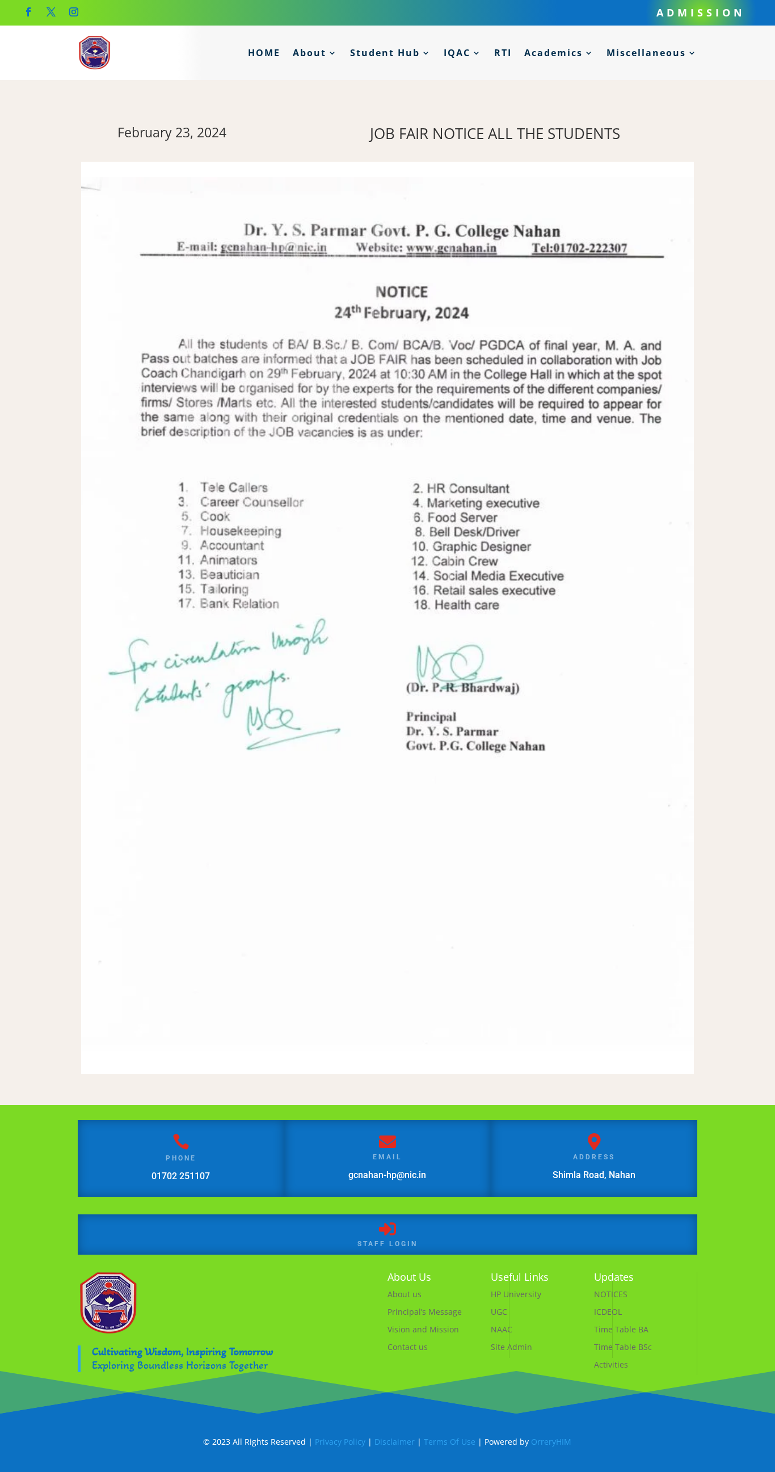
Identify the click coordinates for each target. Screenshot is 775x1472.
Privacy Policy (340, 1441)
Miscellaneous (646, 53)
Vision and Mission (423, 1329)
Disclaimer (394, 1441)
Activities (611, 1364)
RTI (503, 53)
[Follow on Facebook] (28, 12)
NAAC (501, 1329)
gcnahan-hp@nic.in (387, 1175)
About (309, 53)
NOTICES (610, 1294)
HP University (516, 1294)
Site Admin (511, 1346)
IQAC (457, 53)
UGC (499, 1311)
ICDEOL (608, 1311)
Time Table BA (621, 1329)
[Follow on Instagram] (74, 12)
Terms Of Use (449, 1441)
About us (404, 1294)
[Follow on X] (51, 12)
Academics (553, 53)
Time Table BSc (623, 1346)
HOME (264, 53)
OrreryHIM (551, 1441)
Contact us (407, 1346)
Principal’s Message (424, 1311)
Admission (700, 12)
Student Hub (385, 53)
